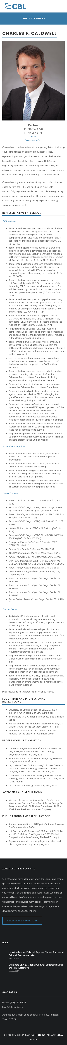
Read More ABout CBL (22, 920)
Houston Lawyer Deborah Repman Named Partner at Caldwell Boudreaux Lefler (36, 954)
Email (33, 137)
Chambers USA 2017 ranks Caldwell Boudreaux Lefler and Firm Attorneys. (36, 966)
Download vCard (33, 140)
